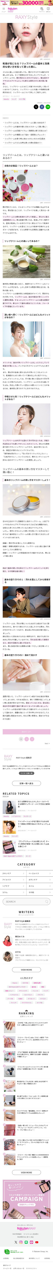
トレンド (35, 991)
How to (6, 99)
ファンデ (15, 836)
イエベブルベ (28, 995)
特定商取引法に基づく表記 (25, 1237)
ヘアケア (5, 886)
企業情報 (6, 1258)
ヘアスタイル (16, 816)
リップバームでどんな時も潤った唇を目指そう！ (24, 142)
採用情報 (47, 1258)
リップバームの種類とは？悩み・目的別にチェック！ (25, 134)
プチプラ (40, 995)
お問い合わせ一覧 (18, 1268)
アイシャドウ (23, 991)
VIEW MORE (26, 969)
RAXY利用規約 (17, 1234)
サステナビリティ (31, 1268)
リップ (14, 99)
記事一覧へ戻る (26, 783)
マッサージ (27, 816)
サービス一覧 (7, 1268)
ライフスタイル (26, 1003)
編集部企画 (37, 983)
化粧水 (20, 999)
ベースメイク (15, 96)
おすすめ (25, 983)
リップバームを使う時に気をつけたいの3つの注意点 (25, 138)
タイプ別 (22, 99)
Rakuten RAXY (13, 10)
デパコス (43, 999)
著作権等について (34, 1258)
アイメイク (6, 879)
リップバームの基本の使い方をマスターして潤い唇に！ (26, 126)
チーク (28, 856)
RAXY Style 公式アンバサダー (13, 856)
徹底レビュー (9, 991)
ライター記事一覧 (26, 773)
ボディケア (33, 879)
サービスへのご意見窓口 (31, 1234)
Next (47, 743)
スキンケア (6, 873)
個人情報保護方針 (18, 1258)
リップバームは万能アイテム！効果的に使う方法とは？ (26, 130)
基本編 (34, 987)
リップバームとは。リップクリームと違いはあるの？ (25, 122)
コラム (5, 892)
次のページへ (26, 732)
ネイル (31, 886)
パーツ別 (10, 999)
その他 (31, 892)
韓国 (42, 987)
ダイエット (31, 999)
